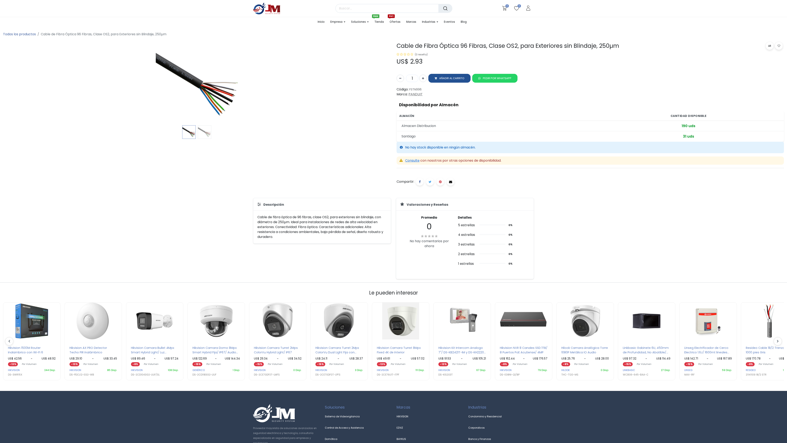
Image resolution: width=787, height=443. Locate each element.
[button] (32, 82)
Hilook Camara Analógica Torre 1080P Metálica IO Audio (584, 350)
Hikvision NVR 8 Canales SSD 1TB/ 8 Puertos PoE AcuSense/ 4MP (523, 350)
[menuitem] (323, 22)
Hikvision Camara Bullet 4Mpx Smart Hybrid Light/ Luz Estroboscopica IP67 (152, 350)
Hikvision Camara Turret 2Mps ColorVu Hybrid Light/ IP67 (276, 350)
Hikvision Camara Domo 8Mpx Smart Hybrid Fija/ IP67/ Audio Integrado (214, 350)
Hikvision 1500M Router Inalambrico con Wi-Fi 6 (25, 350)
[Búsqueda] (445, 8)
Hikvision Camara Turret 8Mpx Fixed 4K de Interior (399, 350)
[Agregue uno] (423, 78)
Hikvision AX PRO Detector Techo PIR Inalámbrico (88, 350)
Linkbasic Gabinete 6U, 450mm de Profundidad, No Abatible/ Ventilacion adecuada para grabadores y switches (646, 350)
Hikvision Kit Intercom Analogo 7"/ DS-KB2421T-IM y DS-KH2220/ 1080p (461, 350)
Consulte (412, 160)
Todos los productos (19, 34)
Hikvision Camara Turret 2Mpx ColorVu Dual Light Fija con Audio (337, 350)
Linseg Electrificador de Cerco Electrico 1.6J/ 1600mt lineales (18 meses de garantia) (706, 350)
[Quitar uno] (400, 78)
